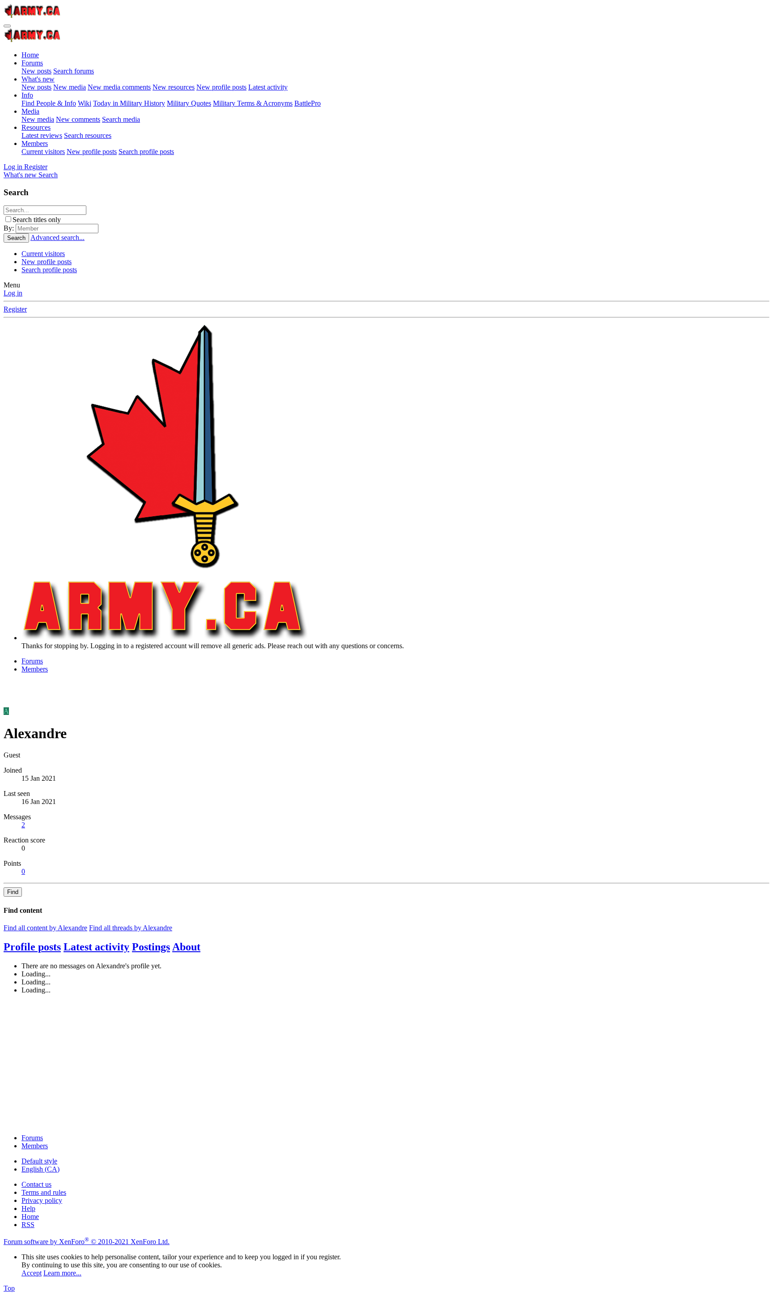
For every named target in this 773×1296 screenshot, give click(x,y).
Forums (32, 63)
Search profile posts (146, 151)
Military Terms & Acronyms (253, 103)
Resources (36, 127)
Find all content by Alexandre (45, 928)
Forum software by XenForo (87, 1241)
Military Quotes (189, 103)
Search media (121, 119)
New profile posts (221, 87)
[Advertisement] (272, 1064)
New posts (36, 71)
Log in (13, 293)
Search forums (73, 71)
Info (27, 95)
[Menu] (7, 26)
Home (30, 55)
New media (69, 87)
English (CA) (40, 1169)
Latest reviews (41, 135)
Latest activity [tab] (96, 947)
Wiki (84, 103)
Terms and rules (43, 1192)
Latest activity (268, 87)
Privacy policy (41, 1200)
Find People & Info (48, 103)
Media (30, 111)
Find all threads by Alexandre (130, 928)
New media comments (119, 87)
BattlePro (307, 103)
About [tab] (186, 947)
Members (34, 143)
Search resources (87, 135)
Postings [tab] (151, 947)
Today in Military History (129, 103)
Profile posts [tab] (32, 947)
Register (15, 309)
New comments (78, 119)
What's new (38, 79)
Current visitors (43, 151)
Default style (39, 1161)
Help (28, 1208)
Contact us (36, 1184)
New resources (174, 87)
